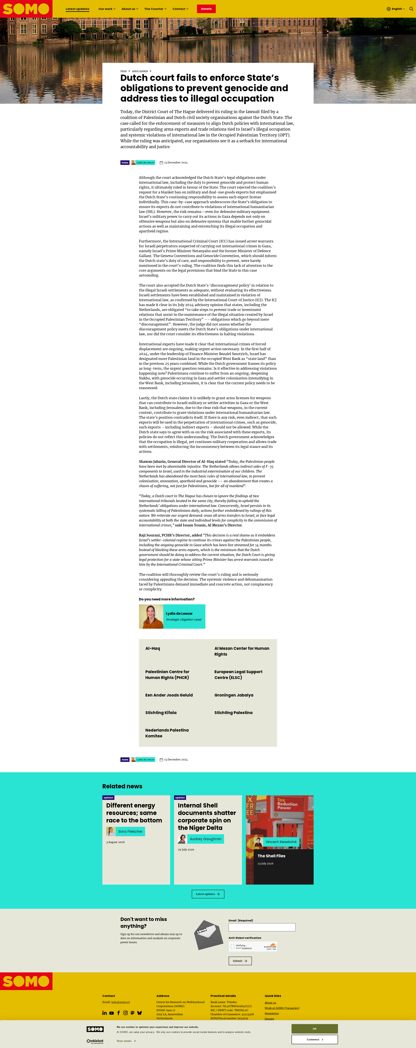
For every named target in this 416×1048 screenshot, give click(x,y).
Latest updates (77, 9)
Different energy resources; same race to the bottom (134, 813)
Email (241, 920)
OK (315, 1028)
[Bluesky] (139, 1013)
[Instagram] (125, 1013)
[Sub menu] (114, 9)
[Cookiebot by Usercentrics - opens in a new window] (95, 1041)
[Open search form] (411, 9)
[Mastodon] (132, 1013)
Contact (179, 9)
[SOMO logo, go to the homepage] (26, 9)
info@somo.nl (120, 1002)
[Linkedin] (104, 1013)
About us (128, 9)
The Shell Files (271, 856)
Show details (124, 1041)
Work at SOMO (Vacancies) (282, 1008)
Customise (313, 1039)
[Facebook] (118, 1013)
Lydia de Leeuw (179, 613)
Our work (105, 9)
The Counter (153, 9)
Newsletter (272, 1013)
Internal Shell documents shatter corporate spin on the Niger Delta (207, 817)
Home (123, 70)
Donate (269, 1018)
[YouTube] (111, 1013)
